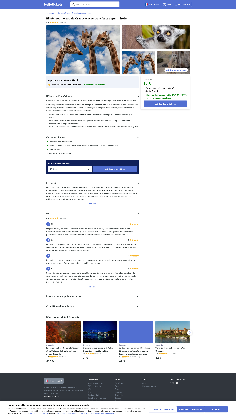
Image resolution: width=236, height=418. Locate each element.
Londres (118, 392)
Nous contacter (149, 386)
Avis (89, 392)
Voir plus (92, 287)
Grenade (119, 395)
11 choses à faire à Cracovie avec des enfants (74, 13)
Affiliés (90, 389)
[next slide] (189, 332)
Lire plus (92, 203)
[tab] (92, 96)
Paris (117, 389)
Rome (117, 386)
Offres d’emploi (94, 386)
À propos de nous (95, 383)
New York (119, 383)
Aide (144, 383)
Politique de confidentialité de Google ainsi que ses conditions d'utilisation (85, 413)
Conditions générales (97, 398)
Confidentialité (94, 395)
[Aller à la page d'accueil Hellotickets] (53, 4)
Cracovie (50, 13)
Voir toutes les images (176, 70)
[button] (92, 96)
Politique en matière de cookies (35, 413)
